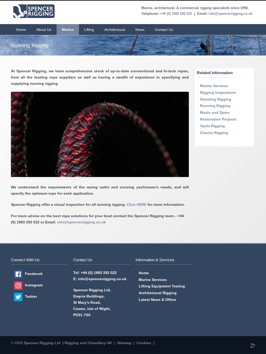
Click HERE (137, 204)
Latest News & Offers (157, 300)
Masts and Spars (215, 112)
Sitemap (124, 343)
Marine (68, 29)
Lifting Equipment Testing (162, 286)
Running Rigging (215, 106)
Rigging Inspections (218, 92)
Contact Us (164, 29)
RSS (250, 342)
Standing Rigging (215, 99)
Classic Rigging (214, 133)
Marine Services (214, 86)
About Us (43, 29)
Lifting (89, 29)
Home (21, 29)
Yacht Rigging (212, 126)
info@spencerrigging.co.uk (81, 222)
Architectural (114, 29)
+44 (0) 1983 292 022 (99, 273)
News (139, 29)
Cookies (144, 343)
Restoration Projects (218, 119)
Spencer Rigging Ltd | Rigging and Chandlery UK (68, 343)
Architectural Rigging (158, 293)
